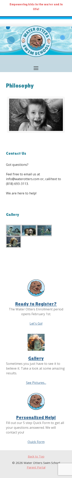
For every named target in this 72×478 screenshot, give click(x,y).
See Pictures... (36, 382)
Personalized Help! (36, 417)
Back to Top (36, 456)
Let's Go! (36, 323)
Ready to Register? (36, 303)
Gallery (36, 358)
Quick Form (36, 442)
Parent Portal (36, 467)
